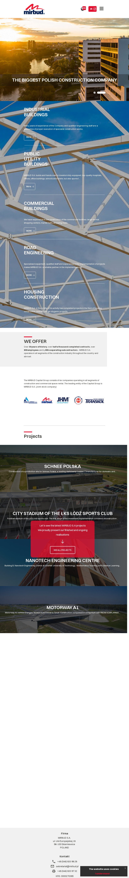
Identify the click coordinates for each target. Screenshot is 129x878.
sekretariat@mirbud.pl (67, 866)
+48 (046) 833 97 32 (67, 871)
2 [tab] (101, 93)
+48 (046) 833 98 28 (67, 861)
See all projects (62, 550)
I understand (102, 873)
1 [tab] (94, 93)
